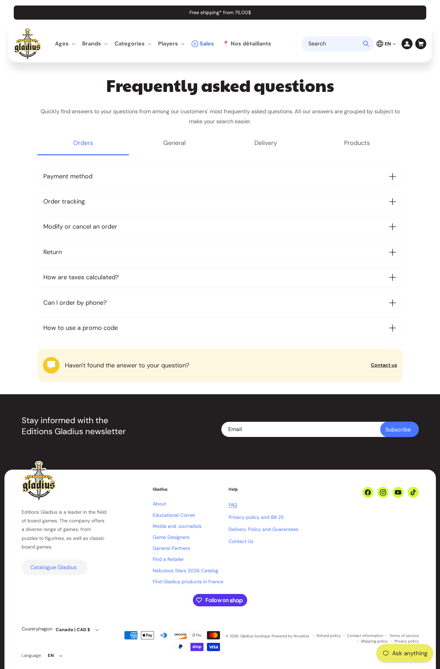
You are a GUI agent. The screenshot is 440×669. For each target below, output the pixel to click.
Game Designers (171, 537)
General (174, 143)
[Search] (366, 43)
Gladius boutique (255, 636)
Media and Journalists (177, 526)
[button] (64, 44)
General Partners (171, 548)
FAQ (233, 505)
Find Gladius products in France (188, 581)
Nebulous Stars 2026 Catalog (185, 570)
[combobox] (337, 44)
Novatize (301, 636)
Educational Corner (174, 515)
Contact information (365, 636)
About (159, 504)
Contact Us (241, 541)
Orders (83, 143)
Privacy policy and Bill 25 (256, 517)
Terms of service (404, 636)
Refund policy (329, 636)
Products (357, 143)
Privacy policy (406, 641)
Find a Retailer (168, 559)
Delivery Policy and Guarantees (263, 529)
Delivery (265, 143)
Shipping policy (374, 641)
